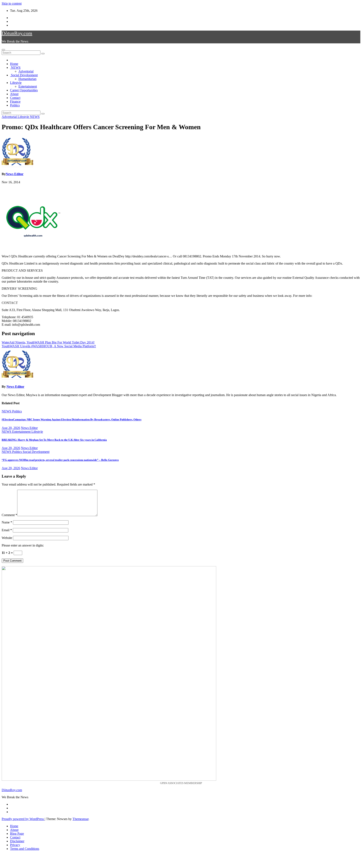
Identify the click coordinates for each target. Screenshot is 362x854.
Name (7, 522)
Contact (15, 97)
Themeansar (80, 819)
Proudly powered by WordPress (23, 819)
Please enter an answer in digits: (23, 545)
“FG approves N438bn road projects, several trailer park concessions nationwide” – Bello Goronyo (60, 459)
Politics (15, 105)
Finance (15, 101)
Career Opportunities (24, 90)
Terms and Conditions (24, 848)
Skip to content (12, 3)
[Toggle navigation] (3, 49)
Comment (9, 515)
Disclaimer (17, 841)
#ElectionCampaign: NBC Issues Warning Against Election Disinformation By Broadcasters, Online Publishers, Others (71, 419)
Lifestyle (16, 82)
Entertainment (27, 86)
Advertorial (26, 71)
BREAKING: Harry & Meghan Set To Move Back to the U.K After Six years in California (54, 439)
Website (7, 538)
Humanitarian (27, 79)
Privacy (15, 845)
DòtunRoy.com (17, 33)
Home (14, 64)
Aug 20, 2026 (11, 428)
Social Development (24, 75)
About (14, 94)
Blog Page (17, 833)
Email (7, 530)
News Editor (14, 174)
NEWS (15, 67)
